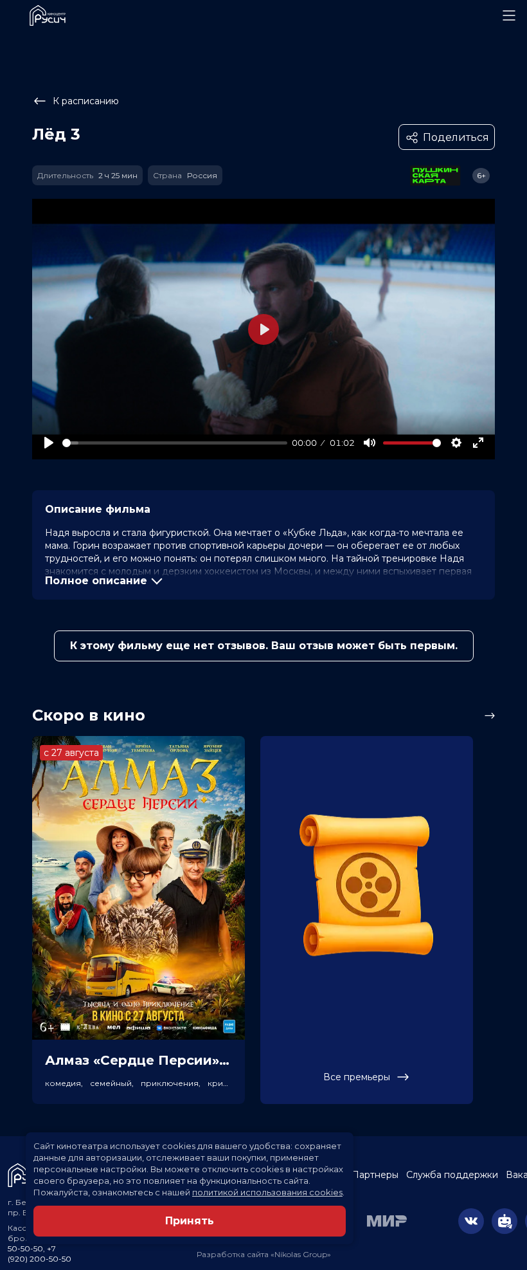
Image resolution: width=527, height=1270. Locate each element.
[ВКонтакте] (471, 1221)
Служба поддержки (452, 1175)
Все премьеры (356, 1077)
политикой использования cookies (267, 1192)
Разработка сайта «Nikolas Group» (264, 1254)
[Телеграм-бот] (504, 1221)
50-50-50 (25, 1248)
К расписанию (86, 101)
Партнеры (375, 1175)
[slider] (174, 443)
